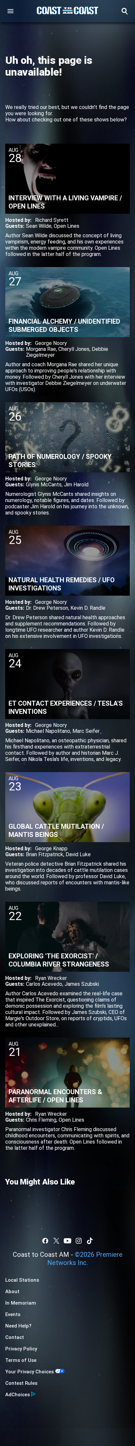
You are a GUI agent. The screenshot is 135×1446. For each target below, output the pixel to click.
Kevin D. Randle (88, 608)
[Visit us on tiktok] (90, 1241)
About (12, 1291)
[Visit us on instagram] (79, 1241)
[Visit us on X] (56, 1241)
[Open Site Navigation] (10, 11)
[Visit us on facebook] (45, 1241)
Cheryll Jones (73, 349)
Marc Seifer (86, 731)
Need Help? (18, 1326)
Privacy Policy (21, 1349)
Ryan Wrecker (51, 978)
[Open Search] (124, 11)
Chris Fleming (41, 1120)
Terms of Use (20, 1360)
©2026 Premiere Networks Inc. (85, 1259)
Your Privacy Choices (29, 1372)
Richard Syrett (51, 220)
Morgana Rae (41, 349)
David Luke (78, 854)
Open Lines (66, 226)
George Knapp (51, 848)
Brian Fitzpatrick (44, 854)
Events (12, 1314)
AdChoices (17, 1395)
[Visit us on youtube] (67, 1241)
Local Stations (22, 1280)
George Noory (51, 343)
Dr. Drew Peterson (47, 608)
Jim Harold (76, 484)
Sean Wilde (38, 226)
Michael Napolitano (48, 731)
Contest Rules (21, 1383)
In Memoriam (20, 1303)
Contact (14, 1337)
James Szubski (82, 984)
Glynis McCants (44, 484)
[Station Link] (67, 11)
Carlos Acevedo (44, 984)
